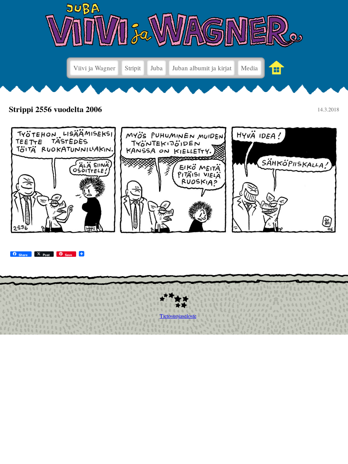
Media (249, 68)
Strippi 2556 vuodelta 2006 (55, 109)
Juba (157, 68)
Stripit (133, 68)
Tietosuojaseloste (174, 315)
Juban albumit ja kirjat (201, 68)
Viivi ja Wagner (94, 68)
